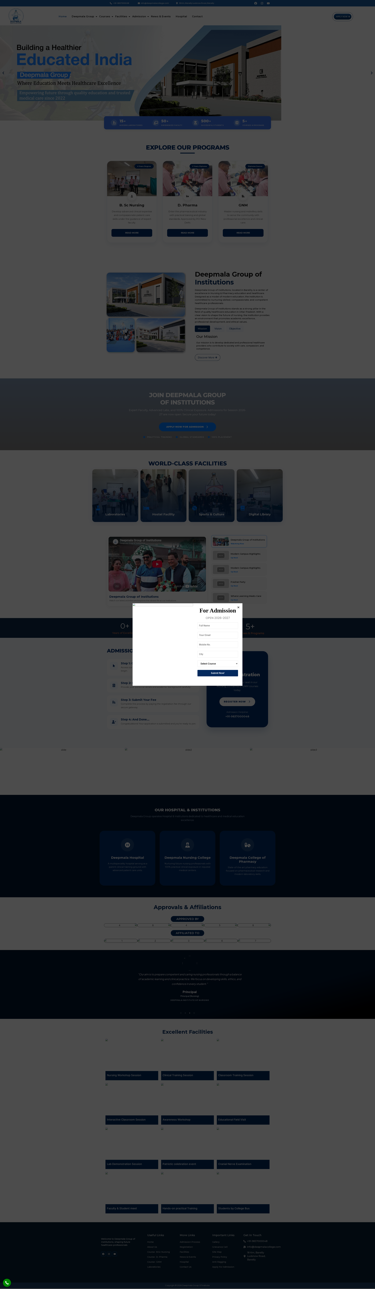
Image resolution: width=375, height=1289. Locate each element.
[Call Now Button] (7, 1283)
